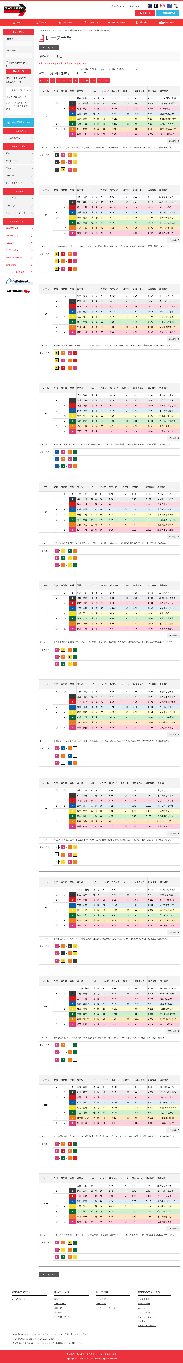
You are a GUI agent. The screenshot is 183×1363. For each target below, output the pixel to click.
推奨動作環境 (111, 1354)
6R (70, 80)
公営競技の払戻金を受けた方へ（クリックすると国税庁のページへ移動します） (48, 1343)
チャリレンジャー (14, 257)
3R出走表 (173, 339)
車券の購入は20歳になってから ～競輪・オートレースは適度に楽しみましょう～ (50, 1334)
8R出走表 (173, 833)
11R (99, 80)
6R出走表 (173, 636)
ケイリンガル (12, 250)
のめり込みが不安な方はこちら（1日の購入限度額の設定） (18, 106)
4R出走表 (173, 438)
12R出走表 (172, 1229)
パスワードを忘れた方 (16, 78)
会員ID (10, 38)
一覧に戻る (49, 48)
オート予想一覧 (70, 30)
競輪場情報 (11, 265)
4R (58, 80)
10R (93, 80)
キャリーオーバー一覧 (16, 213)
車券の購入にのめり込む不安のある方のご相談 (33, 1339)
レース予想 (11, 198)
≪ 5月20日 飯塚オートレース (94, 69)
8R (81, 80)
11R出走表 (172, 1130)
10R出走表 (172, 1031)
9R (87, 80)
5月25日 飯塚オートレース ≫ (124, 69)
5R (64, 80)
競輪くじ (10, 168)
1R (41, 80)
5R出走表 (173, 537)
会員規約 (70, 1354)
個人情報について (94, 1354)
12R (106, 80)
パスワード (12, 50)
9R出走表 (173, 932)
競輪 (8, 153)
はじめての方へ (117, 6)
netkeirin (10, 243)
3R (52, 80)
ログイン (21, 71)
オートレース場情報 (15, 272)
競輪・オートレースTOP (50, 30)
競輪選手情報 (12, 228)
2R (47, 80)
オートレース (12, 161)
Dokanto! (10, 175)
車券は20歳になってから (17, 97)
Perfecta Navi (12, 235)
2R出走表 (173, 240)
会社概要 (80, 1354)
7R (75, 80)
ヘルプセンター (134, 6)
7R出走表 (173, 734)
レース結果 (11, 205)
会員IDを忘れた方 (14, 82)
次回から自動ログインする (18, 64)
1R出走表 (173, 141)
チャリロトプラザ (14, 183)
